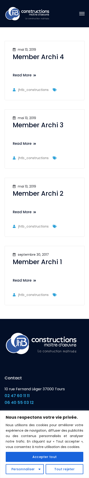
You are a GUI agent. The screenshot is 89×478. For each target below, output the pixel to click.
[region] (44, 444)
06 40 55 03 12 (19, 402)
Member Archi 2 (38, 193)
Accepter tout (44, 457)
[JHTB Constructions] (27, 13)
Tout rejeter (64, 469)
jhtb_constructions (33, 90)
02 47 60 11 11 (17, 395)
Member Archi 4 (38, 57)
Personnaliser (23, 469)
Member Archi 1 (37, 262)
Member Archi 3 (38, 125)
